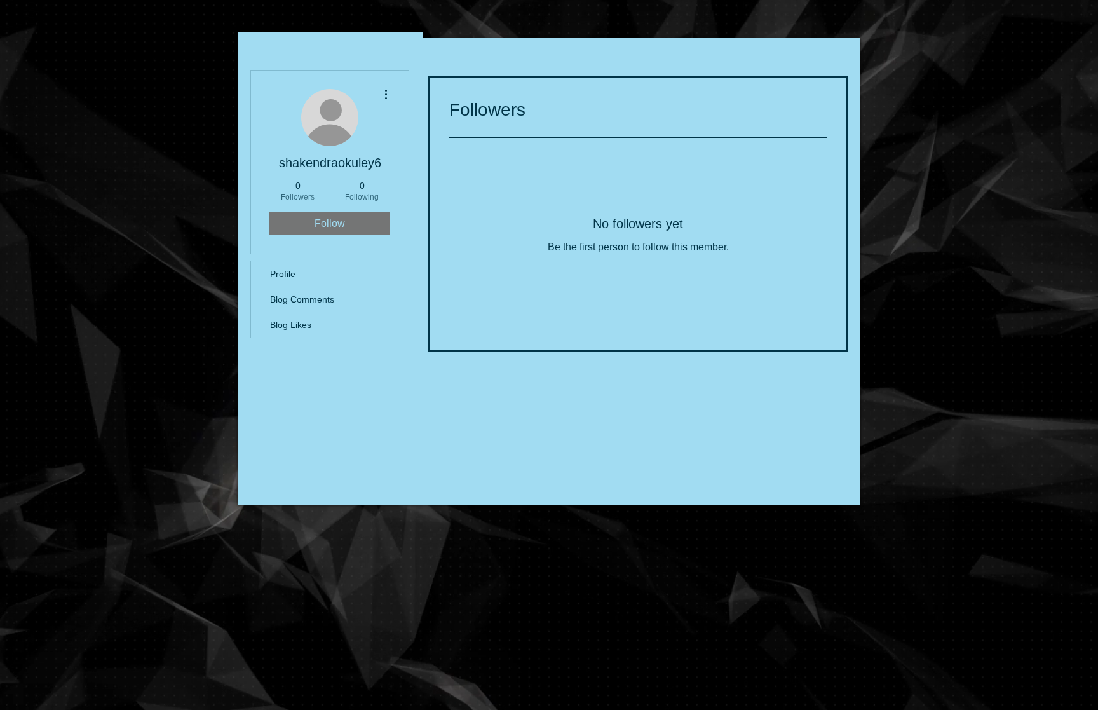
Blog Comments (302, 299)
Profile (282, 274)
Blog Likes (290, 325)
